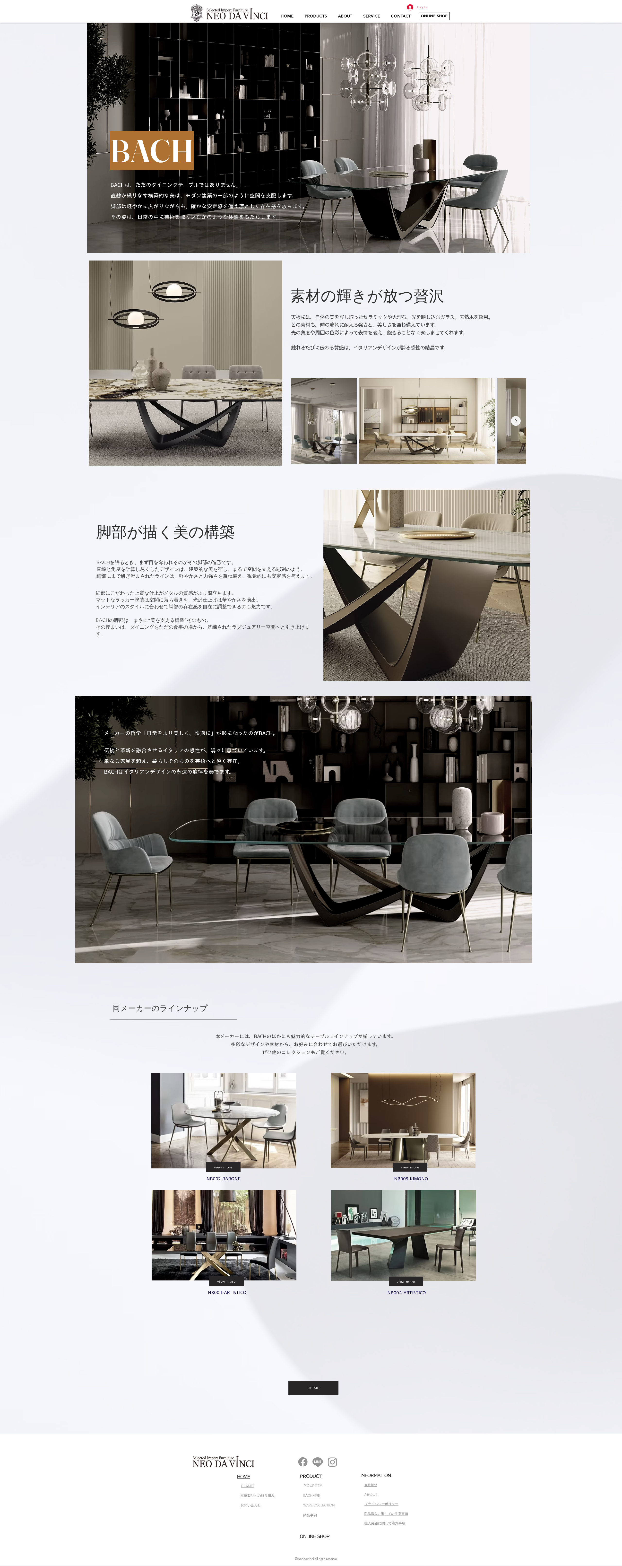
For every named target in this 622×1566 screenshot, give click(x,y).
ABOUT (370, 1494)
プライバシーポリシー (381, 1503)
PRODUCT (311, 1476)
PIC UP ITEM (313, 1485)
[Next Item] (516, 421)
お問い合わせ (251, 1505)
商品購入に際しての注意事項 (386, 1513)
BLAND (247, 1486)
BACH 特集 (311, 1495)
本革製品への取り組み (258, 1495)
